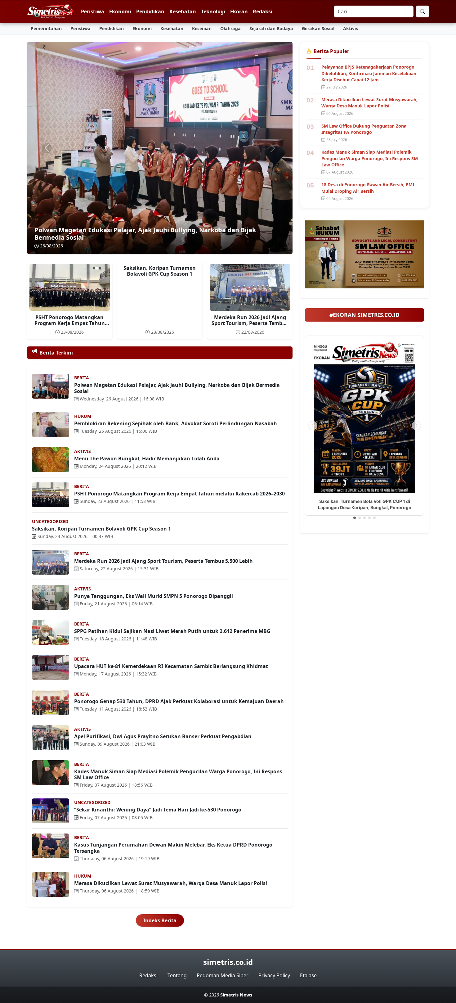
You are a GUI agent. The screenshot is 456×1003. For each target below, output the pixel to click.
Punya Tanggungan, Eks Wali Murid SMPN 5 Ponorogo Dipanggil (153, 596)
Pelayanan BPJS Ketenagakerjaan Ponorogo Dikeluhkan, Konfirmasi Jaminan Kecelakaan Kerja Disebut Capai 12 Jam (368, 73)
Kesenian (202, 28)
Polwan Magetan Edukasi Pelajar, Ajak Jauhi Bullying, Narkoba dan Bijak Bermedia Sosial (145, 234)
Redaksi (262, 11)
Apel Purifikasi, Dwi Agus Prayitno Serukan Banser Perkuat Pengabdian (163, 736)
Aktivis (350, 28)
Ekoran (239, 11)
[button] (354, 518)
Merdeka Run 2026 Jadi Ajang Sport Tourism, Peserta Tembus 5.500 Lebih (250, 323)
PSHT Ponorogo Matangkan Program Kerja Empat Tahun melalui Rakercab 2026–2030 (69, 323)
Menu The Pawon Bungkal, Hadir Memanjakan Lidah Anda (147, 458)
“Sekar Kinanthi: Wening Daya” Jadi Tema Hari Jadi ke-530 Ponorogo (157, 809)
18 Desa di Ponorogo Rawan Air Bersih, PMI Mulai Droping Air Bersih (367, 188)
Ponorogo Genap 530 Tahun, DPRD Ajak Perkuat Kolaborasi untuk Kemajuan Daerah (179, 701)
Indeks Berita (160, 920)
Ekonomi (120, 11)
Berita (81, 378)
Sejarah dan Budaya (271, 28)
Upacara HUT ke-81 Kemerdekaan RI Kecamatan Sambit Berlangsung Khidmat (171, 666)
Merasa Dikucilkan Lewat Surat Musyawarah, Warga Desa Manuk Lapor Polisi (170, 883)
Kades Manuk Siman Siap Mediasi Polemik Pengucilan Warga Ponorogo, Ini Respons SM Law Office (178, 774)
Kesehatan (182, 11)
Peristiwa (92, 11)
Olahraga (230, 28)
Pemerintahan (46, 28)
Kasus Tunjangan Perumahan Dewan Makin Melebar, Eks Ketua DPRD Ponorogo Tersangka (173, 847)
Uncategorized (50, 521)
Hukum (82, 416)
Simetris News (236, 995)
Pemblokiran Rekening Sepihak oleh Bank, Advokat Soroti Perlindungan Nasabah (175, 423)
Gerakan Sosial (318, 28)
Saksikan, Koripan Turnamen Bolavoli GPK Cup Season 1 (159, 270)
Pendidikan (150, 11)
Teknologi (213, 11)
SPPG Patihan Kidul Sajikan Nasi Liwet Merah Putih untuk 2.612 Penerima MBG (172, 631)
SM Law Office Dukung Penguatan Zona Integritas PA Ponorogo (363, 129)
